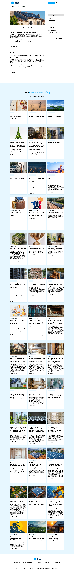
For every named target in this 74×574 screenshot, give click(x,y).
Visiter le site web (51, 25)
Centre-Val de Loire (52, 20)
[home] (15, 3)
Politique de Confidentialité (32, 568)
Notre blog (44, 2)
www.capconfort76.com (33, 50)
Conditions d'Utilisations (40, 568)
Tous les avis (33, 2)
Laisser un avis (38, 2)
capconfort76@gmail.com (38, 49)
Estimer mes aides (59, 2)
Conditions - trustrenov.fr (54, 568)
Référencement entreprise (37, 562)
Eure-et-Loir (51, 22)
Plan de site (25, 568)
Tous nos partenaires (17, 562)
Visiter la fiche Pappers (52, 27)
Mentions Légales (47, 568)
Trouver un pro (51, 2)
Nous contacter (57, 562)
